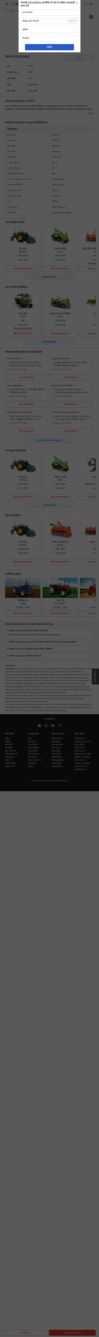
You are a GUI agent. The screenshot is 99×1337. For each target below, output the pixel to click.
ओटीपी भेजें (72, 21)
